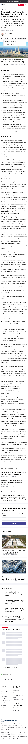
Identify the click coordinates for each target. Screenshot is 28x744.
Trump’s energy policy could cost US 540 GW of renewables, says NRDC (15, 601)
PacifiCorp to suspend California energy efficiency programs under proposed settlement (14, 618)
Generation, (11, 495)
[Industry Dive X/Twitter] (8, 679)
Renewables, (18, 499)
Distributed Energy (12, 500)
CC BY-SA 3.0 (4, 66)
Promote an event (18, 699)
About (2, 689)
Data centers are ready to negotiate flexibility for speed (13, 578)
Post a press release (12, 667)
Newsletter (4, 696)
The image (11, 64)
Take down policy (21, 736)
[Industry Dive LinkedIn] (2, 679)
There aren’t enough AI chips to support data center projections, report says (11, 483)
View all (4, 667)
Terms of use (12, 736)
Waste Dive (16, 710)
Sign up (20, 4)
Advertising (16, 690)
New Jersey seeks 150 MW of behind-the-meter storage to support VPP (15, 610)
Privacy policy (4, 736)
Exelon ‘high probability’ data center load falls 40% (13, 552)
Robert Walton (8, 33)
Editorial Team (5, 691)
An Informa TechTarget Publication (14, 1)
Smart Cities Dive (17, 708)
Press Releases (5, 703)
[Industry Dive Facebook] (5, 679)
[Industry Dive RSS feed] (11, 679)
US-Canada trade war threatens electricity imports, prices (15, 593)
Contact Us (4, 694)
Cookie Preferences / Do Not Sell (10, 738)
